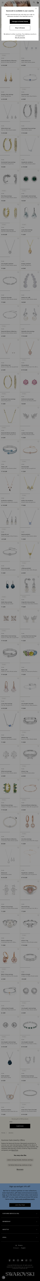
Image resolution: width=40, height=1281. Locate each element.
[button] (36, 8)
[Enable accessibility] (3, 1277)
